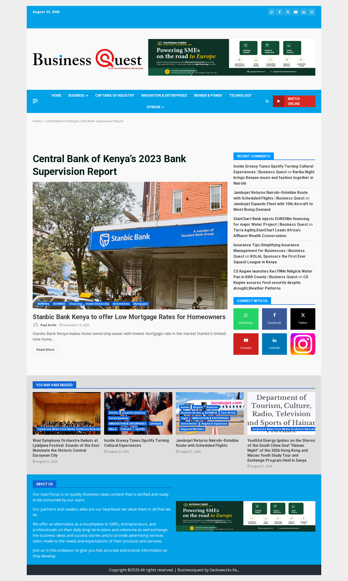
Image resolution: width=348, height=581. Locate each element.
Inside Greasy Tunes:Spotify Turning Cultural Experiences (136, 443)
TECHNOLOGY (240, 95)
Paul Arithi (48, 325)
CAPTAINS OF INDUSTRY (114, 95)
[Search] (267, 101)
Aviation (212, 407)
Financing (75, 303)
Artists (113, 412)
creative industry (133, 412)
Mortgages (141, 303)
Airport (198, 407)
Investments (121, 303)
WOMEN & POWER (208, 95)
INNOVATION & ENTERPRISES (164, 95)
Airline (185, 407)
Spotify (140, 429)
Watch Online (294, 101)
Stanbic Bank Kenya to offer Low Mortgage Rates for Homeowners (130, 245)
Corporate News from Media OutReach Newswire (70, 429)
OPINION (153, 107)
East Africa (228, 412)
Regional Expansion (214, 423)
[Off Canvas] (35, 101)
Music (113, 429)
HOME (56, 95)
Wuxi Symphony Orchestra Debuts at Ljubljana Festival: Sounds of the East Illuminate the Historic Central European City (67, 413)
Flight (184, 418)
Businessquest (191, 569)
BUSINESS (76, 95)
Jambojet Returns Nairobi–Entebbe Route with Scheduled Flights (207, 443)
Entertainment (119, 418)
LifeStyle (155, 423)
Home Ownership (97, 303)
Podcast (126, 429)
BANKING (43, 303)
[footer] (231, 57)
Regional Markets (192, 429)
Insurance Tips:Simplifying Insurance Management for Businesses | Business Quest (269, 250)
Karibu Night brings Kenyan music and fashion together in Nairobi (273, 177)
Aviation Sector (191, 412)
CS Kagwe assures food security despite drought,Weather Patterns (270, 282)
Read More (45, 349)
